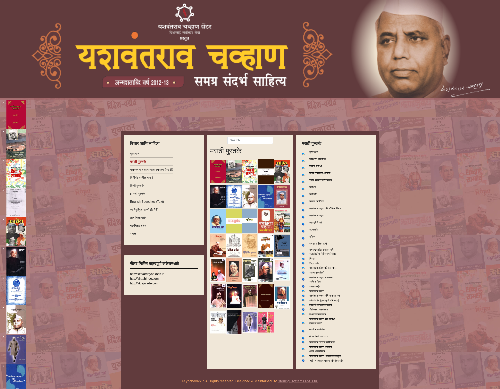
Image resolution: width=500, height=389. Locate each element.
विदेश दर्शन (314, 263)
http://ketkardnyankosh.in (147, 274)
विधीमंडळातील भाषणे (141, 177)
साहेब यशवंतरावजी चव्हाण (320, 180)
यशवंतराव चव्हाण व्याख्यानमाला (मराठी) (151, 169)
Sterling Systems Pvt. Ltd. (298, 381)
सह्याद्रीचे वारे (315, 222)
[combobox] (250, 140)
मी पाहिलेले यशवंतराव (318, 336)
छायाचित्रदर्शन (138, 217)
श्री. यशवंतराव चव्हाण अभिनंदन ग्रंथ (327, 360)
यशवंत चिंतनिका (316, 201)
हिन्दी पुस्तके (137, 185)
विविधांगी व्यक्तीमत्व (317, 159)
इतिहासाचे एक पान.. (328, 267)
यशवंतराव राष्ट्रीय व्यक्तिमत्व (322, 342)
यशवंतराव (313, 267)
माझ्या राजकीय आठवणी (319, 173)
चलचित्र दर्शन (138, 225)
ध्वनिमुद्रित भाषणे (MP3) (144, 209)
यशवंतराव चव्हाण (316, 215)
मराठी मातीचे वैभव (317, 329)
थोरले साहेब (314, 286)
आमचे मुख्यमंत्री (316, 272)
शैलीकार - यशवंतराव (318, 309)
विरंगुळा (312, 258)
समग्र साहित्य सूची (318, 243)
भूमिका (312, 236)
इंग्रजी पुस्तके (137, 193)
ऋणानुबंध (313, 229)
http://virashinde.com (144, 278)
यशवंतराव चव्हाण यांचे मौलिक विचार (325, 208)
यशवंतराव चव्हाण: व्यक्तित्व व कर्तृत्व (325, 356)
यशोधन (312, 187)
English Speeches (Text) (147, 201)
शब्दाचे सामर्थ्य (315, 166)
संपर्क (133, 233)
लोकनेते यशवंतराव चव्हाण (320, 305)
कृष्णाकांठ (313, 152)
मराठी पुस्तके (138, 162)
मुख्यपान (134, 153)
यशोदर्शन (313, 194)
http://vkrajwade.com (144, 283)
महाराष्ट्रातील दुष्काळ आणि (321, 249)
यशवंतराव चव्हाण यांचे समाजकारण (324, 295)
